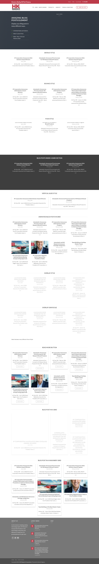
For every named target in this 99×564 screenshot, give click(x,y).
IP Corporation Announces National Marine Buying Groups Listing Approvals (20, 257)
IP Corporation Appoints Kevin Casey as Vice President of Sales (40, 257)
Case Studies (78, 1)
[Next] (84, 29)
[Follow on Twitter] (84, 1)
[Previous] (34, 29)
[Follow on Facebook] (82, 1)
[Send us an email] (85, 1)
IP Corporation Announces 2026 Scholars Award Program (76, 58)
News (69, 1)
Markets (58, 7)
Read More (20, 366)
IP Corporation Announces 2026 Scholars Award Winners (23, 58)
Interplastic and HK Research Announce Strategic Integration (59, 244)
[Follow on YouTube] (86, 1)
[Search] (33, 7)
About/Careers (42, 7)
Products (51, 7)
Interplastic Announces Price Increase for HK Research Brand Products (49, 58)
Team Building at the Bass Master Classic (79, 243)
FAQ (73, 1)
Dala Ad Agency (41, 562)
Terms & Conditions (67, 7)
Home (36, 7)
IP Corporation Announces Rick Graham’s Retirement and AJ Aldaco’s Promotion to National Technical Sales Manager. (78, 92)
